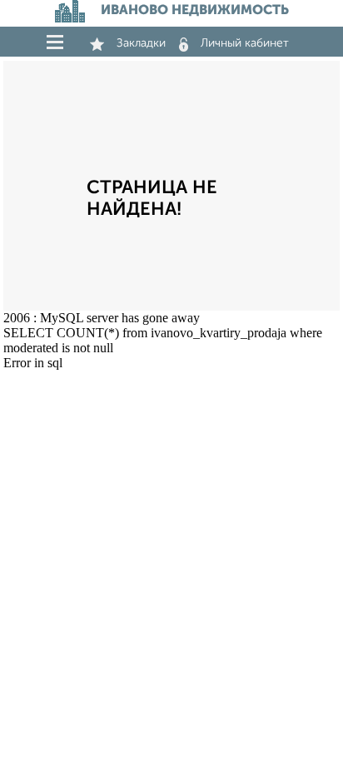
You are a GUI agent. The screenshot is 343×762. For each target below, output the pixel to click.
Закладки (141, 43)
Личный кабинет (245, 43)
